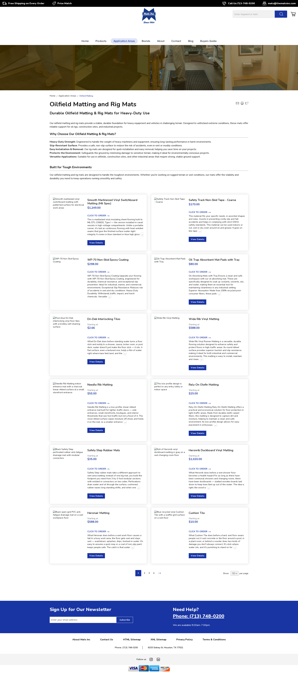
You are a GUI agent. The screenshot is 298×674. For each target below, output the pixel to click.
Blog (191, 41)
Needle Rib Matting (100, 384)
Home (85, 41)
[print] (242, 103)
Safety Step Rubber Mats (103, 450)
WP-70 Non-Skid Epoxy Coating (108, 260)
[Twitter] (246, 103)
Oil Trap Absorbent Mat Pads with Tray (214, 260)
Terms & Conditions (214, 639)
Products (101, 41)
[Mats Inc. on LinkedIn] (158, 659)
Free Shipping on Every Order (26, 3)
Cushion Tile (197, 513)
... (142, 234)
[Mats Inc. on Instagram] (151, 659)
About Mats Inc (81, 639)
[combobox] (260, 14)
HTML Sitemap (132, 639)
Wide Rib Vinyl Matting (204, 319)
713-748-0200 (246, 3)
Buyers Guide (208, 41)
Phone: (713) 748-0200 (198, 616)
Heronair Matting (98, 513)
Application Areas (124, 41)
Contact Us (106, 639)
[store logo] (149, 16)
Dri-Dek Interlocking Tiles (103, 319)
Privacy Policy (184, 639)
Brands (146, 41)
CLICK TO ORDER (96, 215)
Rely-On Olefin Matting (204, 384)
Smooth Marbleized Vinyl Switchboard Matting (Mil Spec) (112, 201)
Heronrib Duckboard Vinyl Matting (211, 450)
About (161, 41)
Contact (176, 41)
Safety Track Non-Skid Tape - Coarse (212, 200)
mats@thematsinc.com (282, 3)
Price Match (64, 3)
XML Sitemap (158, 639)
